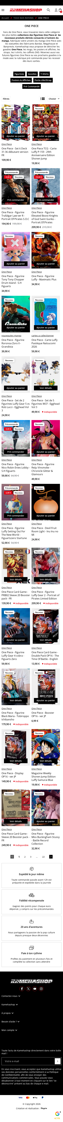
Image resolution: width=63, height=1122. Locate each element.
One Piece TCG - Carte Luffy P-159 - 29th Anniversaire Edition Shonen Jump (44, 153)
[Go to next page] (51, 857)
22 (43, 856)
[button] (48, 10)
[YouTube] (34, 988)
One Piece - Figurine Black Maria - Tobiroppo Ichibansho (15, 716)
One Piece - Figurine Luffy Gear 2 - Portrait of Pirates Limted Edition (45, 595)
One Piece (7, 144)
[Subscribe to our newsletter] (58, 1061)
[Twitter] (28, 988)
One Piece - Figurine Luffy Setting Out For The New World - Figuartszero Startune (14, 533)
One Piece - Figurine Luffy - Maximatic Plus (43, 277)
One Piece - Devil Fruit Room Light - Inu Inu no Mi (44, 531)
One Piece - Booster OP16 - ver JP (42, 714)
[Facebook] (21, 988)
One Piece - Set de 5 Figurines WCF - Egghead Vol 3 (45, 404)
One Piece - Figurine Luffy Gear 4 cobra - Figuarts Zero (13, 656)
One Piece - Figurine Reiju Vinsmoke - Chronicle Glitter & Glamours (42, 469)
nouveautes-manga (11, 335)
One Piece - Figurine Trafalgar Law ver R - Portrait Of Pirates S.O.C (15, 216)
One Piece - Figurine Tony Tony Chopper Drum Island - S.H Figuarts (13, 281)
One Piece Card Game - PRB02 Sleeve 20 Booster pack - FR (16, 595)
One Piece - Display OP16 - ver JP (12, 775)
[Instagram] (41, 988)
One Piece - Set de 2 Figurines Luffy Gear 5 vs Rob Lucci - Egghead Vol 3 (16, 405)
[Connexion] (56, 10)
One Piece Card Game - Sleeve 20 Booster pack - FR (15, 837)
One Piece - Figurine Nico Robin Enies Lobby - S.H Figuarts (16, 468)
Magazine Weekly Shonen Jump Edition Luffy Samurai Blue (43, 777)
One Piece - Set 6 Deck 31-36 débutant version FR (15, 152)
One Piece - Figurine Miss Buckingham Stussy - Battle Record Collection (45, 838)
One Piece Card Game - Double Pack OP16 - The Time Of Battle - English (45, 656)
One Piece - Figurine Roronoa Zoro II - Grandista (13, 343)
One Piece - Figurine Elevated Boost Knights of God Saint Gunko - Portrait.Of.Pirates (44, 217)
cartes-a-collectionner (42, 335)
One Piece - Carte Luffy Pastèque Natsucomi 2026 (44, 343)
